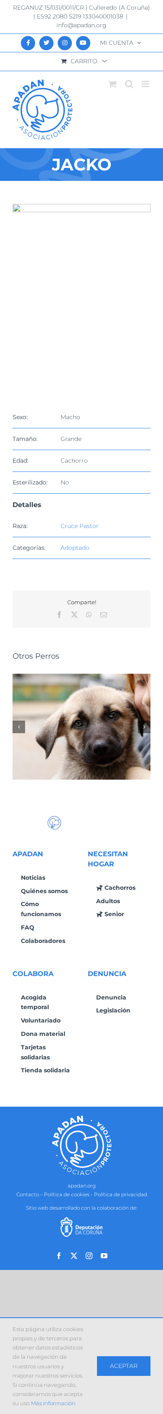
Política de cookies (66, 1194)
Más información (53, 1403)
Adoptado (75, 547)
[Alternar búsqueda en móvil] (129, 84)
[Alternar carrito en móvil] (112, 84)
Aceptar (124, 1366)
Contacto (27, 1194)
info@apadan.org (81, 25)
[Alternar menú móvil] (146, 84)
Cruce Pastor (80, 526)
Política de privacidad (120, 1194)
